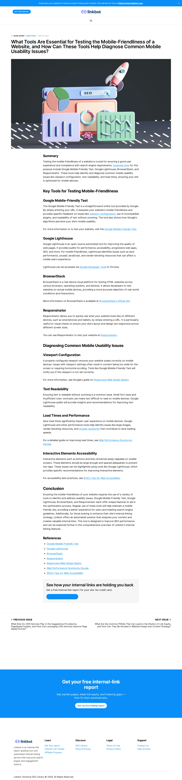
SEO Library (82, 745)
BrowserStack (55, 553)
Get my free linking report (62, 596)
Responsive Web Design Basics (111, 379)
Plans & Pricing (83, 749)
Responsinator (109, 335)
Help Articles (143, 749)
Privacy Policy (113, 749)
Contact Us (143, 745)
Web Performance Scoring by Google (68, 568)
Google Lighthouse (57, 548)
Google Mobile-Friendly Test (120, 229)
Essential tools (121, 165)
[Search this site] (91, 21)
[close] (179, 3)
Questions (31, 36)
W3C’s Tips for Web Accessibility (102, 478)
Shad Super (19, 36)
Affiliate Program (53, 752)
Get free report (22, 12)
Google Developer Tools (93, 267)
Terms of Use (113, 745)
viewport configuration (102, 213)
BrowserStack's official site (114, 301)
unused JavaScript (89, 428)
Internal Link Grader (54, 749)
